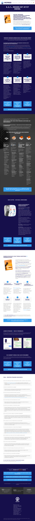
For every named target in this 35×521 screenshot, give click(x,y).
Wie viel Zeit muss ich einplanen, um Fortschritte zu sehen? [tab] (11, 405)
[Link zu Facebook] (27, 520)
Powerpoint (15, 518)
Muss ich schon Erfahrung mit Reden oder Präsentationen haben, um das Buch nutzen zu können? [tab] (17, 380)
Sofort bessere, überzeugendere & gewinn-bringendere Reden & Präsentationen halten (21, 16)
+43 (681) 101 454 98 (18, 518)
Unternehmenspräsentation (17, 508)
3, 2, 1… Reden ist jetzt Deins (11, 46)
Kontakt (4, 519)
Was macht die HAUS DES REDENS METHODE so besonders (16, 121)
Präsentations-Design (16, 505)
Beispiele (14, 512)
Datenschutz (9, 519)
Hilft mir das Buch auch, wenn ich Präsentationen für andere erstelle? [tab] (12, 420)
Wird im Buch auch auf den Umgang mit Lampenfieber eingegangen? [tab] (13, 413)
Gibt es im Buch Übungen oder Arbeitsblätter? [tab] (9, 441)
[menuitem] (6, 2)
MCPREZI (5, 518)
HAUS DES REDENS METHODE (27, 47)
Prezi (13, 518)
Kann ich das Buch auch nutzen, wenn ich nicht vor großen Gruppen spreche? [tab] (14, 435)
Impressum (6, 519)
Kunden (17, 512)
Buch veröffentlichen (13, 483)
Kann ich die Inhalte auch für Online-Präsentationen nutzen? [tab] (11, 399)
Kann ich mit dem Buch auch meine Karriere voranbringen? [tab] (11, 453)
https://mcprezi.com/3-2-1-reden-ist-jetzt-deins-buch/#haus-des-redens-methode (16, 397)
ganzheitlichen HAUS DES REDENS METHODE (22, 19)
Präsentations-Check (16, 504)
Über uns (18, 514)
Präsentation (11, 518)
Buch (19, 512)
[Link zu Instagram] (28, 520)
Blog (20, 514)
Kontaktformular (18, 461)
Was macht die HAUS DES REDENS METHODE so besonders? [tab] (11, 392)
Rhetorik (9, 518)
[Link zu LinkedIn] (30, 520)
